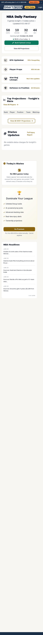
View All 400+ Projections (20, 121)
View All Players (9, 105)
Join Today (29, 7)
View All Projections (21, 48)
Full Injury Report (31, 133)
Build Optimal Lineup (23, 43)
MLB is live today (21, 39)
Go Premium (19, 229)
